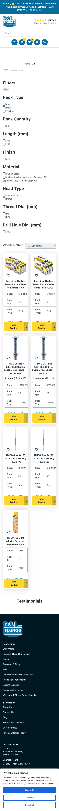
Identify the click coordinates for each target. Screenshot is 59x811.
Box (8, 104)
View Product (14, 327)
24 (7, 126)
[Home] (9, 21)
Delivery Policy (10, 727)
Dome (9, 199)
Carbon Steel (12, 174)
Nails (5, 669)
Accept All (29, 790)
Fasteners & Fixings (12, 664)
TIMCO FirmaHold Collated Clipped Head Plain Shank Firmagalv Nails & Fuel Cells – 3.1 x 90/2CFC (30, 7)
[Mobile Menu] (14, 42)
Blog (5, 717)
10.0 (8, 232)
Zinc (8, 159)
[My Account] (37, 42)
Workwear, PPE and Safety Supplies (20, 695)
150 (8, 144)
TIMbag (10, 111)
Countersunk (12, 195)
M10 (8, 217)
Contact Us (8, 712)
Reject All (29, 805)
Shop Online (8, 649)
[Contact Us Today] (45, 42)
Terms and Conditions (13, 722)
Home (27, 63)
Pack (8, 107)
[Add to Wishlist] (8, 275)
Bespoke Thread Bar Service (16, 654)
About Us (7, 707)
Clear (6, 90)
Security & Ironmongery (14, 690)
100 (8, 141)
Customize (29, 798)
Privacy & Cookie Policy (14, 733)
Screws (6, 659)
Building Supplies (11, 685)
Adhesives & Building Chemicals (18, 674)
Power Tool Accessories (14, 679)
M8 (7, 213)
